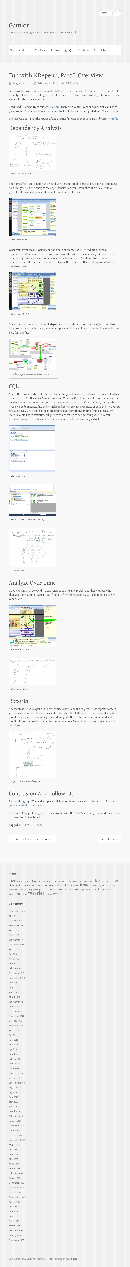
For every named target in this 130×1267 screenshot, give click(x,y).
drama (84, 885)
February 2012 (16, 1001)
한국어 (70, 50)
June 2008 (13, 1211)
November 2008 (16, 1187)
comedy (26, 885)
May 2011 (13, 1044)
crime (44, 885)
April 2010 (14, 1106)
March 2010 (14, 1111)
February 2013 (16, 968)
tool (19, 893)
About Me (100, 50)
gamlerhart (23, 83)
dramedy (95, 885)
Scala (101, 889)
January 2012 (15, 1006)
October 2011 (15, 1021)
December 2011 (16, 1011)
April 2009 (14, 1163)
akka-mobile (76, 882)
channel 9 (14, 885)
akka (68, 881)
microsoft (58, 889)
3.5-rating (21, 881)
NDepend (78, 91)
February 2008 (16, 1230)
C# (116, 881)
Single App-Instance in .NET (32, 839)
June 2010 (13, 1097)
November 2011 (16, 1016)
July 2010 (13, 1092)
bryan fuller (110, 882)
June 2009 (13, 1154)
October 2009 (15, 1135)
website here (52, 107)
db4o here (14, 725)
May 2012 (13, 987)
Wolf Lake (110, 839)
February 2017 (16, 939)
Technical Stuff (21, 50)
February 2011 (16, 1059)
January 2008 (15, 1235)
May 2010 (13, 1102)
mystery (84, 889)
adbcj (63, 882)
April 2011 (14, 1049)
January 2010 (15, 1121)
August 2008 (14, 1202)
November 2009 (16, 1130)
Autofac (113, 118)
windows (48, 894)
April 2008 (14, 1221)
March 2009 (14, 1168)
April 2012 (14, 992)
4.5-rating (44, 881)
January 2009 (15, 1178)
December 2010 (16, 1068)
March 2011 (14, 1054)
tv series (36, 893)
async (91, 882)
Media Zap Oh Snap (48, 50)
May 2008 (13, 1216)
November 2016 (16, 944)
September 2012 (17, 978)
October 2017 (15, 920)
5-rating (55, 881)
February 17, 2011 (48, 83)
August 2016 (14, 949)
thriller (12, 894)
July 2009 (13, 1149)
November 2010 (16, 1073)
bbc (97, 881)
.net (26, 825)
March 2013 (14, 963)
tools (75, 83)
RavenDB (92, 889)
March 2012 (14, 997)
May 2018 (13, 916)
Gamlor (19, 25)
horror (11, 890)
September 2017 (17, 925)
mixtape (68, 890)
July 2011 (13, 1035)
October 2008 (15, 1192)
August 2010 (14, 1087)
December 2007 (16, 1240)
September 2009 (17, 1140)
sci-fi (108, 889)
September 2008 (17, 1197)
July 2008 (13, 1206)
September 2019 (17, 911)
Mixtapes (84, 50)
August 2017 (14, 930)
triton (25, 894)
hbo (113, 886)
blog (103, 882)
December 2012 (16, 973)
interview (19, 889)
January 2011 (15, 1063)
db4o (60, 885)
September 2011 (17, 1025)
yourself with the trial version (26, 805)
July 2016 (13, 954)
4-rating (32, 881)
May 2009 (13, 1159)
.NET (68, 83)
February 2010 (16, 1116)
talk (114, 889)
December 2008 (16, 1183)
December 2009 (16, 1125)
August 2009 (14, 1144)
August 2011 (14, 1030)
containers (36, 885)
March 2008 (14, 1225)
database (52, 885)
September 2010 (17, 1082)
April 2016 (14, 959)
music (75, 889)
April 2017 (14, 935)
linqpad (49, 890)
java (27, 889)
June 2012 (13, 982)
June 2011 (13, 1040)
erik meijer (106, 886)
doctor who (71, 885)
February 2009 (16, 1173)
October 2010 (15, 1078)
